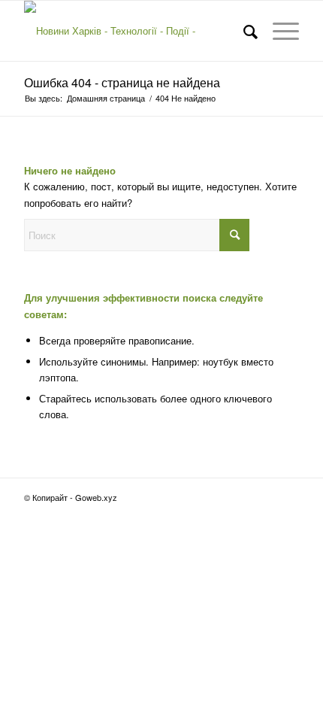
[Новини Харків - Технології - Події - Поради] (133, 31)
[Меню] (278, 31)
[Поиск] (243, 31)
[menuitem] (243, 31)
